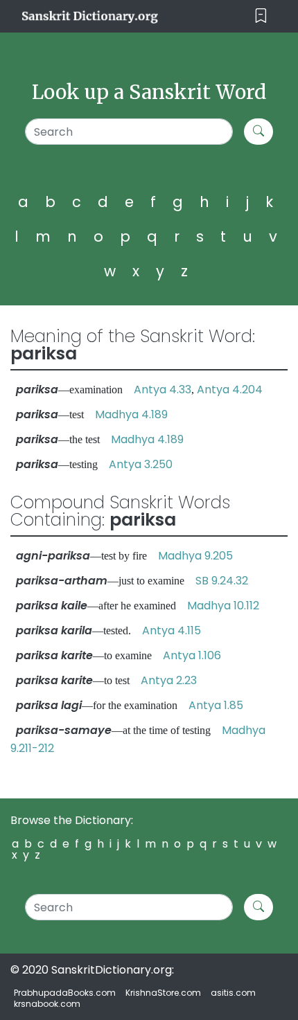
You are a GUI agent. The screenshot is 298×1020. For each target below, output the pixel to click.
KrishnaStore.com (163, 993)
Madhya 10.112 (223, 606)
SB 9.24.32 (221, 581)
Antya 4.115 (171, 630)
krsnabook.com (47, 1004)
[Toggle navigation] (261, 16)
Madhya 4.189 (131, 414)
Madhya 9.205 (195, 556)
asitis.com (233, 993)
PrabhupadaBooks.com (65, 993)
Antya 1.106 (192, 655)
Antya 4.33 (162, 389)
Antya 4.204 (230, 389)
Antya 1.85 (216, 705)
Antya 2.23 (169, 680)
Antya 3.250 (141, 464)
